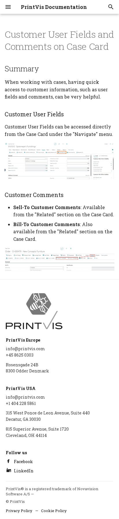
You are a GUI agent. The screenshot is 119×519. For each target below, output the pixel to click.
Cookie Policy (54, 510)
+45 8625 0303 (20, 355)
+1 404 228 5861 (21, 403)
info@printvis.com (25, 348)
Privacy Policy (19, 510)
